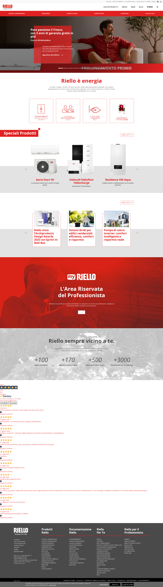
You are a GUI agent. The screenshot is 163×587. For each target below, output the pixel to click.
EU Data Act (80, 580)
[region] (81, 584)
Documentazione (102, 561)
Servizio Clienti (101, 565)
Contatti (148, 1)
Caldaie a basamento (48, 543)
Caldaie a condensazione (49, 539)
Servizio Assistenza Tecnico (132, 543)
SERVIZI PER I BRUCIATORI (103, 557)
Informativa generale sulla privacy (95, 580)
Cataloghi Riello (47, 569)
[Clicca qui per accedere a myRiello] (81, 312)
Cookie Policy (121, 580)
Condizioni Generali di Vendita (106, 569)
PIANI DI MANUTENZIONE (103, 555)
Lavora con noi (140, 1)
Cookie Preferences (143, 580)
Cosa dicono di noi (130, 1)
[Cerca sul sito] (157, 7)
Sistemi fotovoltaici (48, 561)
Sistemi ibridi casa (47, 547)
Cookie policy (52, 585)
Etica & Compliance (118, 1)
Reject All (115, 584)
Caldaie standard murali (49, 541)
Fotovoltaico (73, 561)
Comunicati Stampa (69, 580)
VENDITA (99, 539)
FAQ (98, 567)
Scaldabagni (45, 553)
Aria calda (45, 551)
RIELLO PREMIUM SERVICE (103, 543)
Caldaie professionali (48, 545)
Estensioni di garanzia (103, 553)
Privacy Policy (111, 580)
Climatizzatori (46, 557)
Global (153, 1)
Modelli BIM (100, 563)
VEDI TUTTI (126, 135)
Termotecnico (128, 547)
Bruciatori (45, 565)
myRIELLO (127, 539)
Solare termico (46, 555)
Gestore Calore (129, 549)
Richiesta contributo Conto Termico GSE (109, 545)
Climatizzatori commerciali (50, 559)
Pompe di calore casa (48, 549)
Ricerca (44, 567)
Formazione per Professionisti (106, 559)
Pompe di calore (74, 549)
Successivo (13, 403)
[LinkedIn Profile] (158, 1)
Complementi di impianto (49, 563)
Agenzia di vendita (129, 541)
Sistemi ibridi (72, 547)
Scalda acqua (73, 553)
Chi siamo (108, 1)
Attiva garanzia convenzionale (106, 547)
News (133, 7)
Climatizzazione (74, 557)
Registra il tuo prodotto (104, 549)
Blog (141, 7)
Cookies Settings (103, 584)
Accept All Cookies (127, 584)
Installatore (128, 545)
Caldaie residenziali (75, 539)
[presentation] (26, 169)
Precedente (4, 403)
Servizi (124, 7)
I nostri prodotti (110, 7)
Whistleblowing (131, 580)
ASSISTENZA (100, 541)
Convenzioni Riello (102, 551)
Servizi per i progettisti (103, 571)
